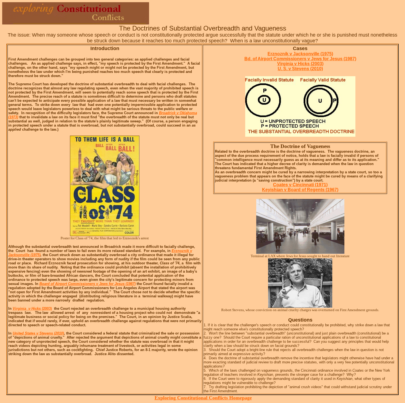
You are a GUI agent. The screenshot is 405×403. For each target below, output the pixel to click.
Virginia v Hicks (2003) (300, 63)
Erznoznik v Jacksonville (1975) (300, 53)
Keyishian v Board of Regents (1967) (300, 189)
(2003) (32, 308)
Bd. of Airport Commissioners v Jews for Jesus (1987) (300, 58)
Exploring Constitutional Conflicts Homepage (203, 398)
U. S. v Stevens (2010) (300, 68)
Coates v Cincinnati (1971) (300, 184)
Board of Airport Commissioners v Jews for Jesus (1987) (87, 284)
